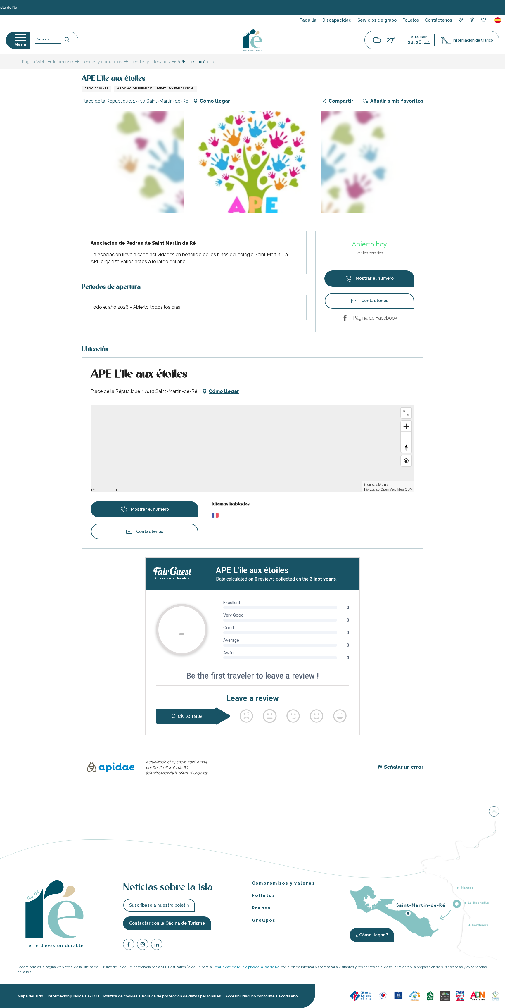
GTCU (93, 996)
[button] (497, 20)
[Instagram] (142, 945)
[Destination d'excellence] (383, 995)
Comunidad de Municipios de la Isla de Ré (246, 967)
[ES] (497, 20)
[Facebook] (128, 945)
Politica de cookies (120, 996)
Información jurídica (66, 996)
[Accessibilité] (472, 20)
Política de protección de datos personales (181, 996)
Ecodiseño (288, 996)
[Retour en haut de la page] (494, 812)
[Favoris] (484, 20)
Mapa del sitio (30, 996)
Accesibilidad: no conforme (250, 996)
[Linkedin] (156, 945)
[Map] (461, 20)
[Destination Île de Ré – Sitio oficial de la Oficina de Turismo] (252, 40)
